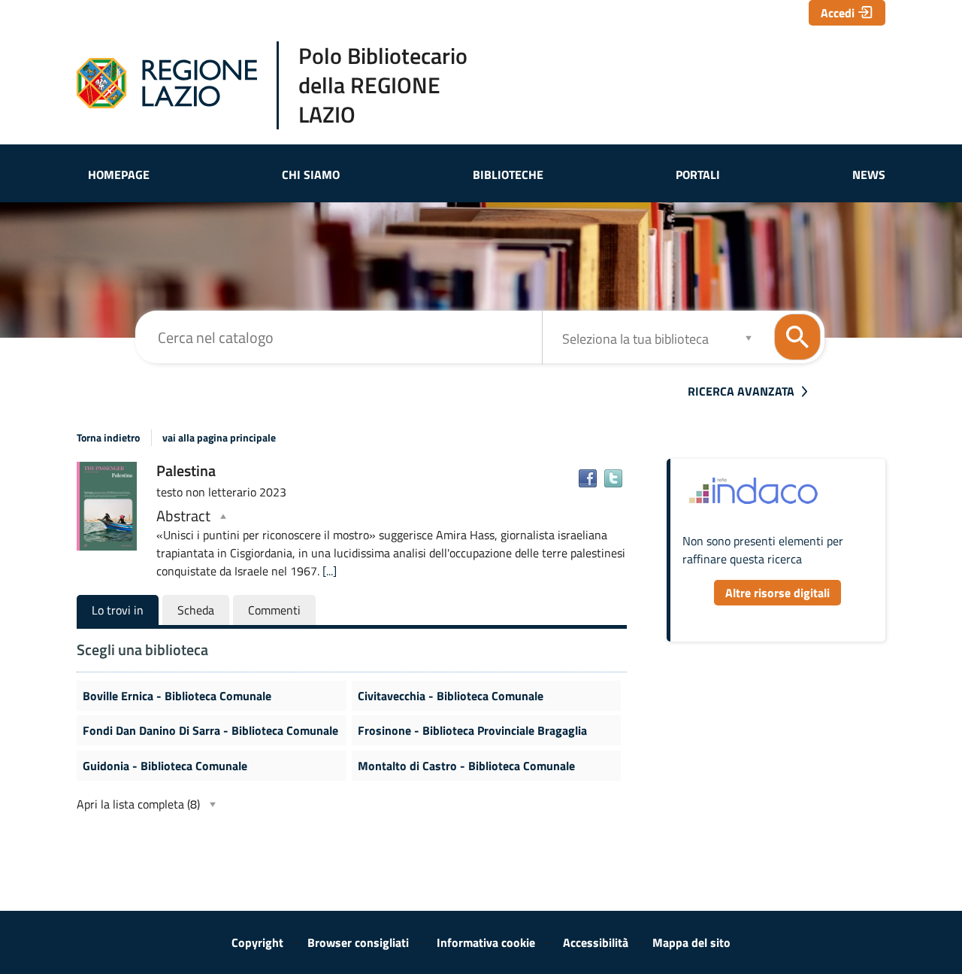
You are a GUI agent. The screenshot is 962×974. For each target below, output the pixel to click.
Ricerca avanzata (741, 391)
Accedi (838, 13)
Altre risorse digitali (777, 593)
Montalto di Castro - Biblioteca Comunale (466, 766)
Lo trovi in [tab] (118, 610)
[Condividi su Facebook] (588, 478)
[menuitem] (119, 174)
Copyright (257, 942)
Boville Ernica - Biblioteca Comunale (177, 696)
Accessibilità (595, 942)
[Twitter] (613, 478)
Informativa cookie (486, 942)
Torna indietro (108, 437)
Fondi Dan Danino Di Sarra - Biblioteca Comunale (210, 730)
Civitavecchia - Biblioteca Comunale (450, 696)
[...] (329, 571)
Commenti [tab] (274, 610)
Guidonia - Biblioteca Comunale (165, 766)
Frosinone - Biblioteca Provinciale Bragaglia (472, 730)
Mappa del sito (691, 942)
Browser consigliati (358, 942)
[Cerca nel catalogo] (797, 337)
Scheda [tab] (195, 610)
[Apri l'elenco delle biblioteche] (749, 337)
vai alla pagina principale (219, 437)
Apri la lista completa (138, 804)
